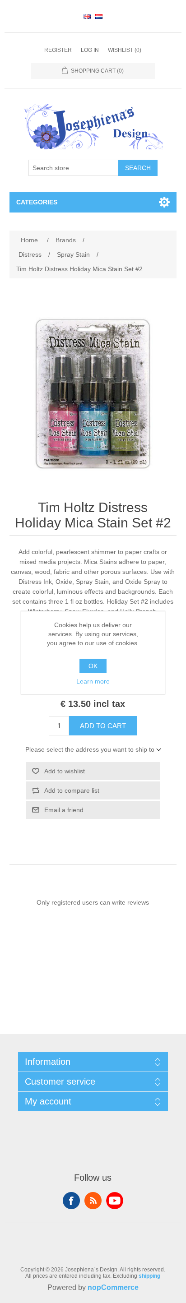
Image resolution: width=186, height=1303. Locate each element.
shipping (149, 1276)
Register (58, 50)
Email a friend (64, 809)
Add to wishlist (64, 771)
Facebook (71, 1200)
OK (93, 666)
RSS (93, 1200)
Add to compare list (71, 790)
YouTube (114, 1200)
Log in (90, 50)
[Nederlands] (98, 16)
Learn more (93, 681)
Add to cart (103, 726)
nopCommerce (113, 1287)
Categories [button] (36, 202)
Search (138, 167)
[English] (87, 16)
